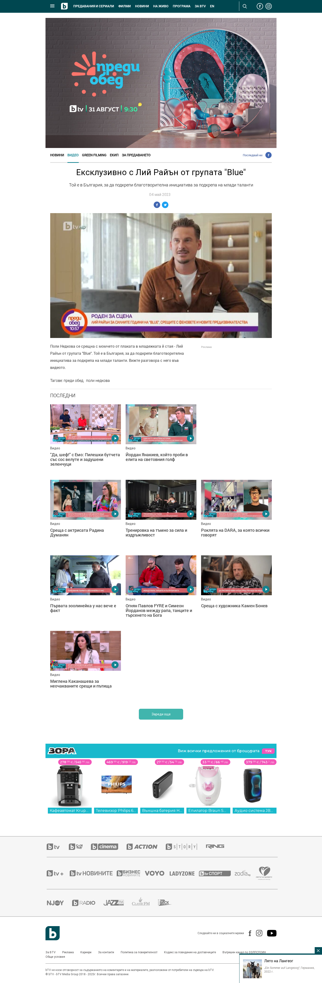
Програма (181, 6)
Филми (124, 6)
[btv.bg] (58, 847)
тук (268, 751)
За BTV (50, 952)
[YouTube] (269, 933)
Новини (142, 6)
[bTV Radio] (87, 903)
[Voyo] (157, 873)
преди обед (73, 380)
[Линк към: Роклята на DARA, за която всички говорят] (236, 515)
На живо (161, 6)
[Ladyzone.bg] (184, 873)
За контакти (106, 952)
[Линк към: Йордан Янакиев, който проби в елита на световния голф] (161, 439)
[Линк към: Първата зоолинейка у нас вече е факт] (85, 590)
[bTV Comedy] (80, 847)
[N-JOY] (59, 902)
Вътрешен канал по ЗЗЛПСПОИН (244, 952)
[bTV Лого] (52, 933)
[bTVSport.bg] (217, 873)
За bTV (200, 6)
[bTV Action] (146, 847)
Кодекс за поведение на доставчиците (190, 952)
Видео (73, 155)
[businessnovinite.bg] (131, 873)
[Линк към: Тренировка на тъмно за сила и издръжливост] (161, 515)
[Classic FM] (145, 902)
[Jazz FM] (117, 903)
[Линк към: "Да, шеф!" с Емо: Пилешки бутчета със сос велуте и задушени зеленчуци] (85, 439)
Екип (114, 155)
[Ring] (219, 846)
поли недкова (98, 380)
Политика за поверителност (139, 952)
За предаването (136, 155)
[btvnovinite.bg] (92, 873)
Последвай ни (252, 155)
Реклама (68, 952)
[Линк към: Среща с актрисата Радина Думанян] (85, 515)
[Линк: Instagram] (256, 933)
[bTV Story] (185, 847)
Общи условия (55, 956)
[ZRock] (169, 902)
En (212, 6)
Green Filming (94, 155)
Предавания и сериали (93, 6)
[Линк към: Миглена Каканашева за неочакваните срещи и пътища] (85, 666)
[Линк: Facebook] (247, 933)
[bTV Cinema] (109, 847)
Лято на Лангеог (278, 960)
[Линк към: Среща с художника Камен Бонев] (236, 590)
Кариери (85, 952)
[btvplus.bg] (58, 873)
